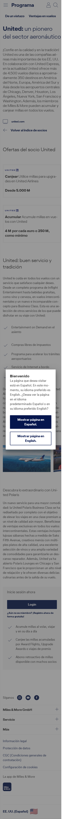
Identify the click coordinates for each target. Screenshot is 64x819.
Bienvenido (19, 376)
